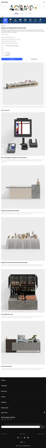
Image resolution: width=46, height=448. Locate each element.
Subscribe (42, 426)
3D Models (16, 13)
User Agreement (22, 433)
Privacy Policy (4, 433)
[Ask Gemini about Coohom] (11, 419)
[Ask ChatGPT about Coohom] (2, 419)
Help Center (4, 412)
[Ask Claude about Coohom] (8, 419)
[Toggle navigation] (44, 2)
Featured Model (29, 13)
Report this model (5, 34)
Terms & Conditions (41, 433)
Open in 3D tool (34, 59)
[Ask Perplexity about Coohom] (5, 419)
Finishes (22, 13)
